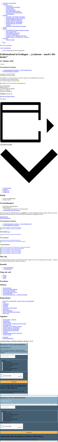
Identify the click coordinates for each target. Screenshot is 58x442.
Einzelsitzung (9, 6)
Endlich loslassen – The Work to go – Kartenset (17, 37)
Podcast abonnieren (7, 310)
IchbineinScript (6, 367)
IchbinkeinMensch (7, 370)
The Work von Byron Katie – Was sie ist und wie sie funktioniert (18, 301)
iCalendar (5, 189)
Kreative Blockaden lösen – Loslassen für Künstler (15, 294)
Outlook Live (6, 192)
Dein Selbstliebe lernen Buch (13, 33)
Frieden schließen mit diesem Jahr (14, 19)
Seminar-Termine (7, 334)
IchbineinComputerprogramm (10, 368)
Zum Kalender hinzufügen (6, 144)
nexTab (31, 341)
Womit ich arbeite (10, 39)
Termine (5, 27)
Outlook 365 (6, 190)
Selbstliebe (5, 305)
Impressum (5, 337)
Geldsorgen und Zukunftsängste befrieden (16, 26)
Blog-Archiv (6, 313)
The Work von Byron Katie (9, 3)
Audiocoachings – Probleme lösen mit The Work (14, 323)
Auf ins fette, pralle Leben (12, 34)
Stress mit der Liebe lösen (9, 290)
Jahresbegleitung (10, 14)
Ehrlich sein (6, 309)
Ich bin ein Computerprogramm (10, 364)
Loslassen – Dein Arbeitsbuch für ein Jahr (16, 35)
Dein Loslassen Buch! (11, 31)
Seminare (5, 15)
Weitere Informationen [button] (5, 218)
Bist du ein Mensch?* (5, 372)
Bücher (4, 29)
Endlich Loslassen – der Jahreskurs (14, 22)
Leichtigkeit (6, 303)
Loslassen (8, 25)
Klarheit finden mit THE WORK (14, 23)
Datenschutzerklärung (8, 338)
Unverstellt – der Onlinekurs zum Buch (15, 16)
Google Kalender (7, 188)
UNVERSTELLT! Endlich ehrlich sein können (17, 30)
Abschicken (13, 381)
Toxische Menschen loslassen (13, 7)
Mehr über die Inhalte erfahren (7, 96)
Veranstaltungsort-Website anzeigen (11, 210)
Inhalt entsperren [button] (4, 216)
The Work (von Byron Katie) (10, 308)
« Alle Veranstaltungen (5, 48)
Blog (4, 42)
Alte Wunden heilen (11, 10)
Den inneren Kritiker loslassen (13, 11)
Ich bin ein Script (7, 362)
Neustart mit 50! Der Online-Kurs (14, 20)
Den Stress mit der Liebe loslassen (14, 12)
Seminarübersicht (7, 325)
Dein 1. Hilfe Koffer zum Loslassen (11, 312)
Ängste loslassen (10, 8)
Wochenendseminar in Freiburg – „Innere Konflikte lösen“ (17, 70)
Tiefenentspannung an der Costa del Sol (15, 18)
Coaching (5, 4)
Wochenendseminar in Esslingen (11, 71)
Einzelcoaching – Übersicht (9, 319)
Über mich (5, 38)
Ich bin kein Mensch (8, 365)
